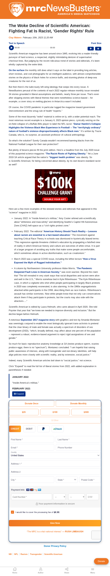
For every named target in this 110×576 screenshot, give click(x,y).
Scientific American (53, 554)
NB (10, 554)
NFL (16, 554)
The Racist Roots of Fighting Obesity (65, 153)
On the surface (16, 70)
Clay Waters (15, 37)
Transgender (36, 554)
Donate (101, 561)
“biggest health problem (62, 157)
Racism (24, 554)
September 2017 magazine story (38, 320)
